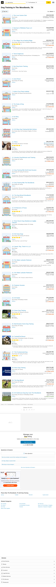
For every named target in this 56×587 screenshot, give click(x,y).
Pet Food (3, 506)
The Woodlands (11, 404)
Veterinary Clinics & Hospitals (24, 42)
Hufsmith (31, 494)
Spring (2, 494)
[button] (53, 2)
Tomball (16, 494)
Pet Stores (34, 131)
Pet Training (20, 80)
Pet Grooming (20, 235)
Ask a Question (28, 453)
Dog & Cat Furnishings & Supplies (25, 131)
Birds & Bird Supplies (5, 508)
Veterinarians (33, 42)
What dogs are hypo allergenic (8, 464)
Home (2, 404)
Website (13, 18)
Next (34, 410)
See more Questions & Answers (28, 467)
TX (5, 404)
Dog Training (14, 17)
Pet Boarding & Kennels (37, 55)
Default (51, 11)
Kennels (21, 506)
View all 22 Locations (49, 143)
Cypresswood (45, 494)
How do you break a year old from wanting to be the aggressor (14, 457)
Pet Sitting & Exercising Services (24, 55)
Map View (6, 11)
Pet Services (20, 143)
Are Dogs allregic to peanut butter (9, 460)
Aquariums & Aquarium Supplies (45, 506)
